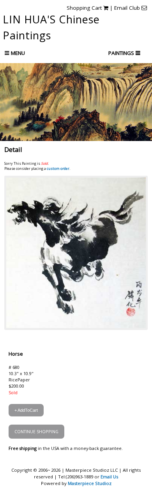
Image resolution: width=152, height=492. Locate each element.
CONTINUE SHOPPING (36, 431)
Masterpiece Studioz (89, 483)
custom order (58, 168)
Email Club (127, 7)
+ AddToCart (26, 410)
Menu (17, 52)
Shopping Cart (85, 7)
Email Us (109, 477)
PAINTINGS (122, 52)
